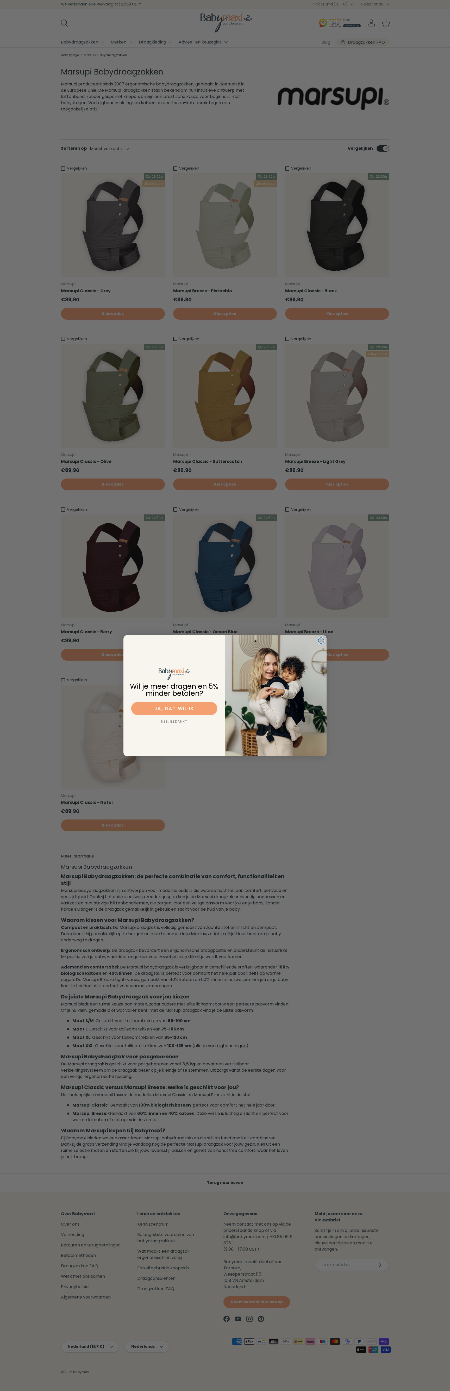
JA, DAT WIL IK (174, 708)
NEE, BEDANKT (174, 721)
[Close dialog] (321, 640)
